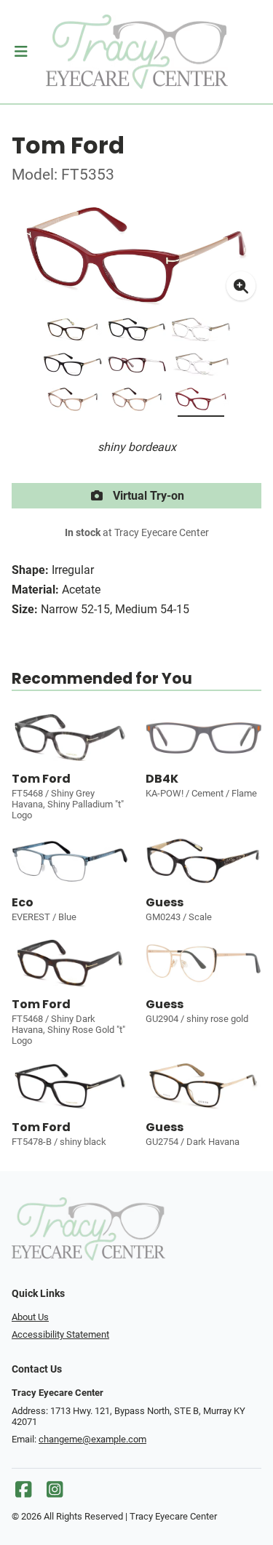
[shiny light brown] (73, 402)
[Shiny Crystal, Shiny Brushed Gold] (201, 332)
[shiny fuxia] (137, 367)
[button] (21, 51)
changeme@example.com (92, 1439)
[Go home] (136, 51)
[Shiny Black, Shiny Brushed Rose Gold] (73, 367)
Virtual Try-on (147, 496)
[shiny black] (137, 332)
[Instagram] (54, 1493)
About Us (30, 1317)
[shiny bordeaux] (201, 402)
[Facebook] (23, 1493)
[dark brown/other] (73, 332)
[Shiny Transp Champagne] (137, 402)
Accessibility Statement (60, 1334)
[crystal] (201, 367)
